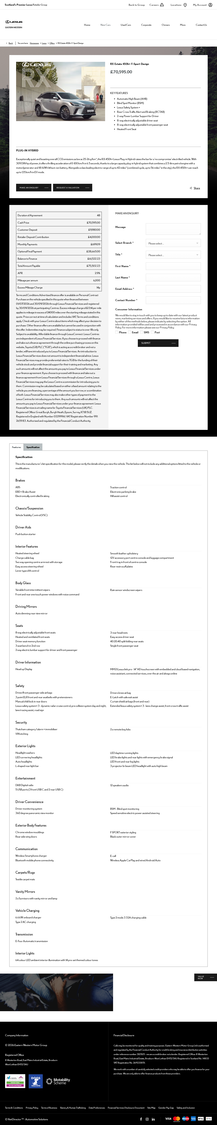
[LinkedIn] (153, 1119)
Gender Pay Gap (166, 1107)
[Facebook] (141, 1119)
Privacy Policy (32, 1107)
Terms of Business (49, 1107)
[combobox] (173, 243)
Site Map (151, 1107)
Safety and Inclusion (186, 1107)
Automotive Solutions (36, 1119)
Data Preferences (97, 1107)
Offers (52, 43)
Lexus (44, 43)
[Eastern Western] (24, 24)
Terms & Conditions (14, 1107)
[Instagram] (147, 1119)
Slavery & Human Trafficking (73, 1107)
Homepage (34, 43)
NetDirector (15, 1119)
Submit (146, 343)
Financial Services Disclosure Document (126, 1107)
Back (11, 43)
